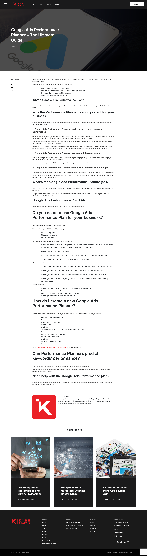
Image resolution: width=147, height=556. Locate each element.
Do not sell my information (114, 552)
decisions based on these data (103, 163)
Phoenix (92, 531)
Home (44, 522)
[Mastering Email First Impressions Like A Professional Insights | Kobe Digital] (30, 460)
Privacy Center (124, 552)
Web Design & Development (75, 525)
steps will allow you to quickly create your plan (51, 347)
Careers (45, 534)
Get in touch (118, 536)
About (34, 4)
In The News (46, 540)
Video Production (71, 528)
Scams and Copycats (49, 544)
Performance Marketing (73, 522)
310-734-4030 (118, 532)
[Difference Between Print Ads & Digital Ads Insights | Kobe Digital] (116, 460)
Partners (45, 537)
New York (93, 525)
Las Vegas (93, 528)
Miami (92, 522)
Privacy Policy (133, 552)
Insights (57, 4)
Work (41, 4)
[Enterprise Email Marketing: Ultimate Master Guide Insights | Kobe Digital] (73, 460)
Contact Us (137, 4)
